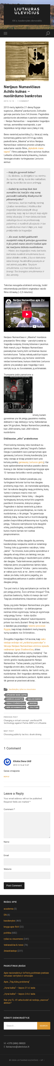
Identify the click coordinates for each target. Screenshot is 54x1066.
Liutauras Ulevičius (27, 11)
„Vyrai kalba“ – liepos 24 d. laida (19, 994)
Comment (9, 809)
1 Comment (23, 101)
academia (8, 908)
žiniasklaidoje (10, 950)
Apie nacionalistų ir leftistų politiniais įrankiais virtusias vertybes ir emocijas (26, 974)
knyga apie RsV (11, 926)
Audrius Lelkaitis (14, 699)
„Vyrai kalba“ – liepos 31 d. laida (19, 987)
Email (6, 855)
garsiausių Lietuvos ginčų (31, 462)
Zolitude (34, 707)
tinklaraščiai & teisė (13, 945)
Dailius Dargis (34, 699)
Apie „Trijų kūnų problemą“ (17, 981)
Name (6, 842)
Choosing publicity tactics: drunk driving (22, 733)
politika (7, 932)
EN (5, 914)
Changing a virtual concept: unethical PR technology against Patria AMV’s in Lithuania (25, 720)
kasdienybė (13, 689)
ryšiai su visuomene (27, 689)
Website (8, 869)
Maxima (33, 703)
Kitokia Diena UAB (22, 761)
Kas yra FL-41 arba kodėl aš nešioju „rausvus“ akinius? (26, 1001)
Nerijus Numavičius (15, 707)
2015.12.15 (9, 101)
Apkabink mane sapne (16, 695)
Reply (6, 777)
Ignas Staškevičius (15, 703)
